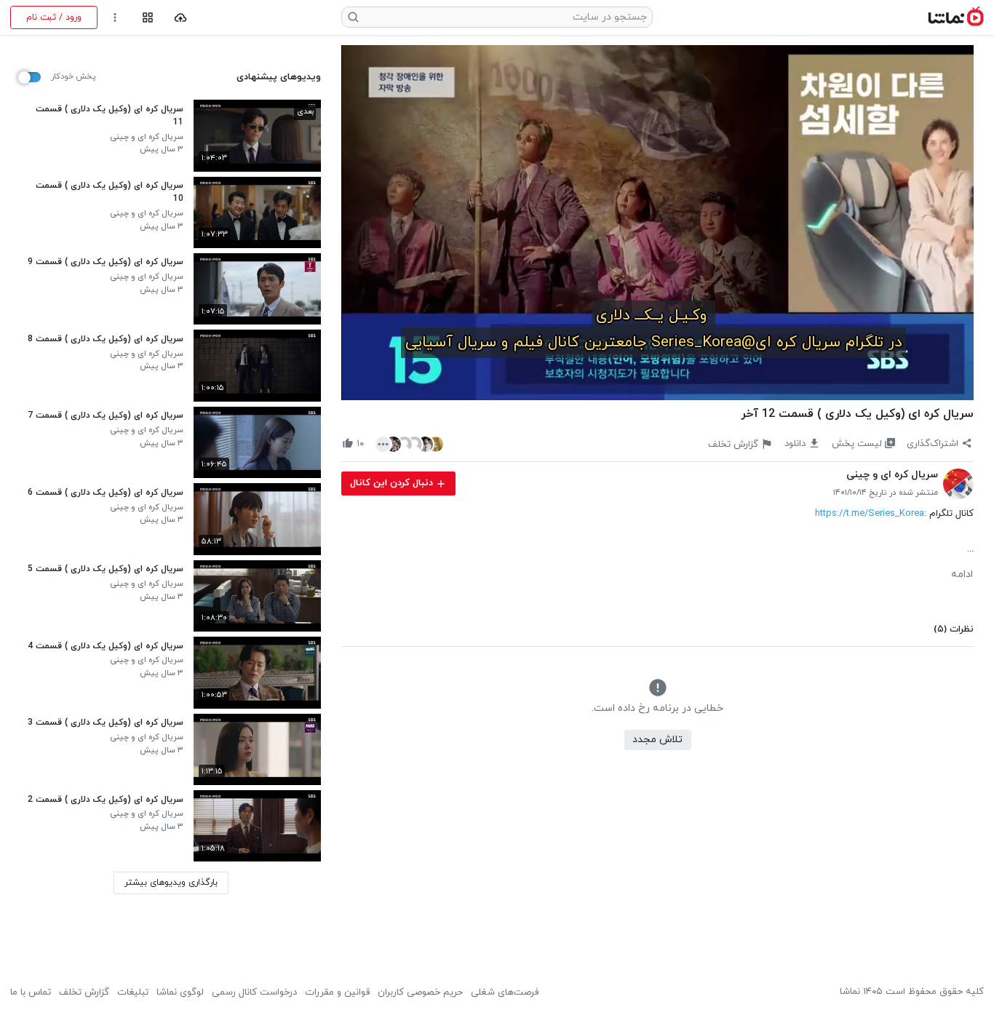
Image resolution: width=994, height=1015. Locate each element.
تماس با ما (30, 992)
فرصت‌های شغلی (504, 992)
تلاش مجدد (657, 740)
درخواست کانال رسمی (254, 992)
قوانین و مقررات (337, 992)
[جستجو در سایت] (353, 17)
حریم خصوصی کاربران (420, 992)
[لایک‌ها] (410, 443)
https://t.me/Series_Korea (869, 513)
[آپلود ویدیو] (180, 18)
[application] (657, 223)
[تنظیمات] (115, 18)
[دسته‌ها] (147, 18)
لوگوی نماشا (180, 992)
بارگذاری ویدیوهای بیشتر (171, 882)
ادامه (962, 574)
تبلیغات (132, 992)
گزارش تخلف (84, 992)
